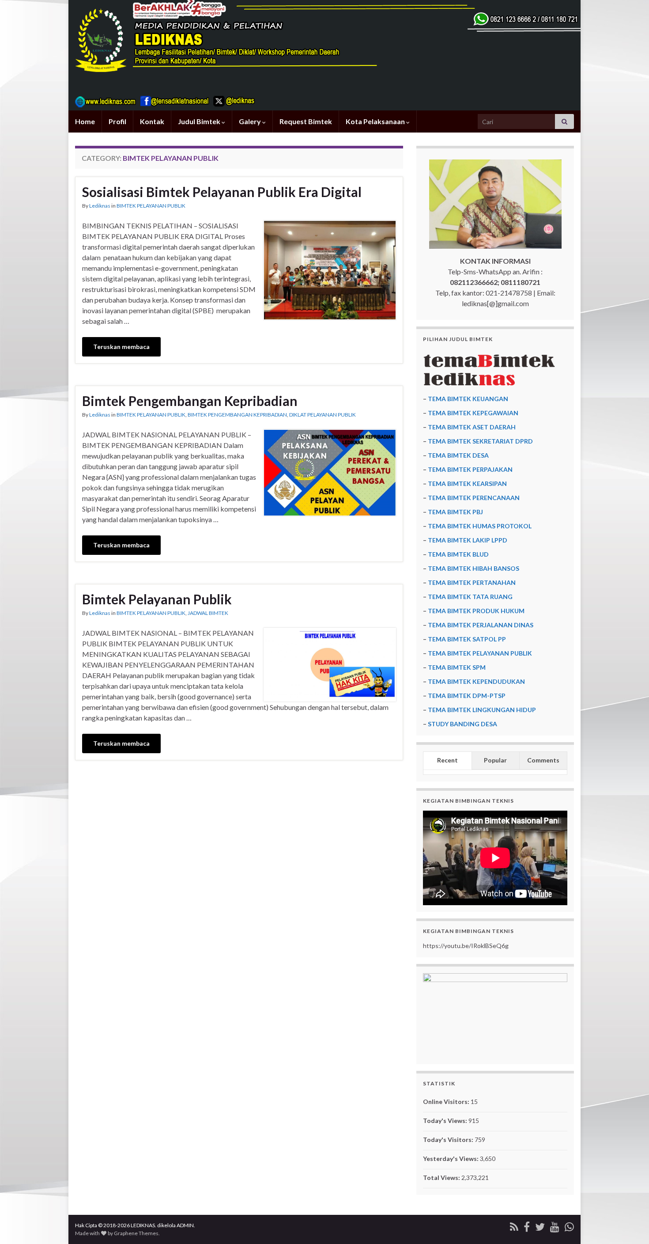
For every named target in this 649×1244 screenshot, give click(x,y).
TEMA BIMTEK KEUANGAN (468, 398)
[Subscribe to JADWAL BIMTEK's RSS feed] (514, 1225)
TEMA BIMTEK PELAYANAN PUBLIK (480, 653)
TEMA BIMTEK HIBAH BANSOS (473, 568)
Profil (117, 121)
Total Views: (442, 1177)
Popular (495, 760)
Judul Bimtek (200, 121)
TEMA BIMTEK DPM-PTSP (467, 695)
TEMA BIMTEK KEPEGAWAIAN (473, 413)
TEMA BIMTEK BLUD (458, 554)
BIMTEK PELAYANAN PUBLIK (151, 205)
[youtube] (554, 1225)
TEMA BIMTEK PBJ (455, 512)
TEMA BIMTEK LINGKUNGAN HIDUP (482, 709)
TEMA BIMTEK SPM (457, 667)
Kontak (152, 121)
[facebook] (527, 1225)
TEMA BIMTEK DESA (458, 455)
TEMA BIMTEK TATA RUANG (470, 596)
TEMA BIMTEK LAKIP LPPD (467, 540)
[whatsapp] (569, 1225)
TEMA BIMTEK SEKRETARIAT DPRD (480, 441)
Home (85, 121)
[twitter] (540, 1225)
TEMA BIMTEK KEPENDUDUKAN (476, 681)
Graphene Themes (136, 1233)
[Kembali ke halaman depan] (324, 55)
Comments (543, 760)
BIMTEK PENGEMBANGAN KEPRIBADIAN (237, 414)
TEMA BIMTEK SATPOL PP (467, 639)
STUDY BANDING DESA (462, 724)
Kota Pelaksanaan (376, 121)
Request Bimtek (305, 121)
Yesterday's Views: (451, 1158)
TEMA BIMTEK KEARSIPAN (467, 483)
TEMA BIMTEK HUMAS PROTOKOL (480, 526)
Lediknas (99, 205)
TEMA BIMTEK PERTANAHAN (472, 582)
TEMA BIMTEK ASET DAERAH (472, 427)
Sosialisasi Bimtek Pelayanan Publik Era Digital (222, 192)
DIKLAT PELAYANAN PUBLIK (322, 414)
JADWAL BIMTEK (208, 613)
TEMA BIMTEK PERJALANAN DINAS (480, 625)
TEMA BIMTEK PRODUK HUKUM (476, 610)
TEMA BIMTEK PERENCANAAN (474, 497)
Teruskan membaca (121, 346)
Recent (447, 760)
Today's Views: (445, 1120)
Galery (250, 121)
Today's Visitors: (449, 1139)
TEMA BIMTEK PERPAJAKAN (470, 469)
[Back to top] (629, 1224)
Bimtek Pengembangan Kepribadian (190, 401)
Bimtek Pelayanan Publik (157, 599)
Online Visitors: (447, 1101)
